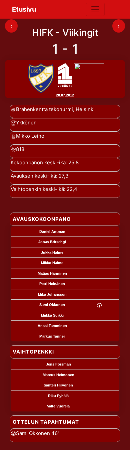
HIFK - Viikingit (65, 32)
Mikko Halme (52, 263)
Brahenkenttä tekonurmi (44, 109)
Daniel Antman (52, 231)
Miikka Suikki (52, 315)
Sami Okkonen (52, 305)
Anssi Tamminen (52, 326)
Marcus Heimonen (58, 375)
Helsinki (85, 109)
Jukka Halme (52, 252)
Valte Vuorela (58, 406)
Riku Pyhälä (58, 396)
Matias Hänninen (52, 273)
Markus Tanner (52, 336)
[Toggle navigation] (95, 9)
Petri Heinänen (52, 284)
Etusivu (24, 9)
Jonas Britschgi (52, 242)
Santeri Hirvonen (58, 385)
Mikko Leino (30, 136)
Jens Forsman (58, 364)
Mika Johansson (52, 294)
